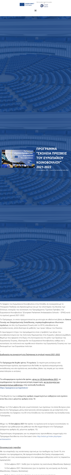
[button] (35, 10)
